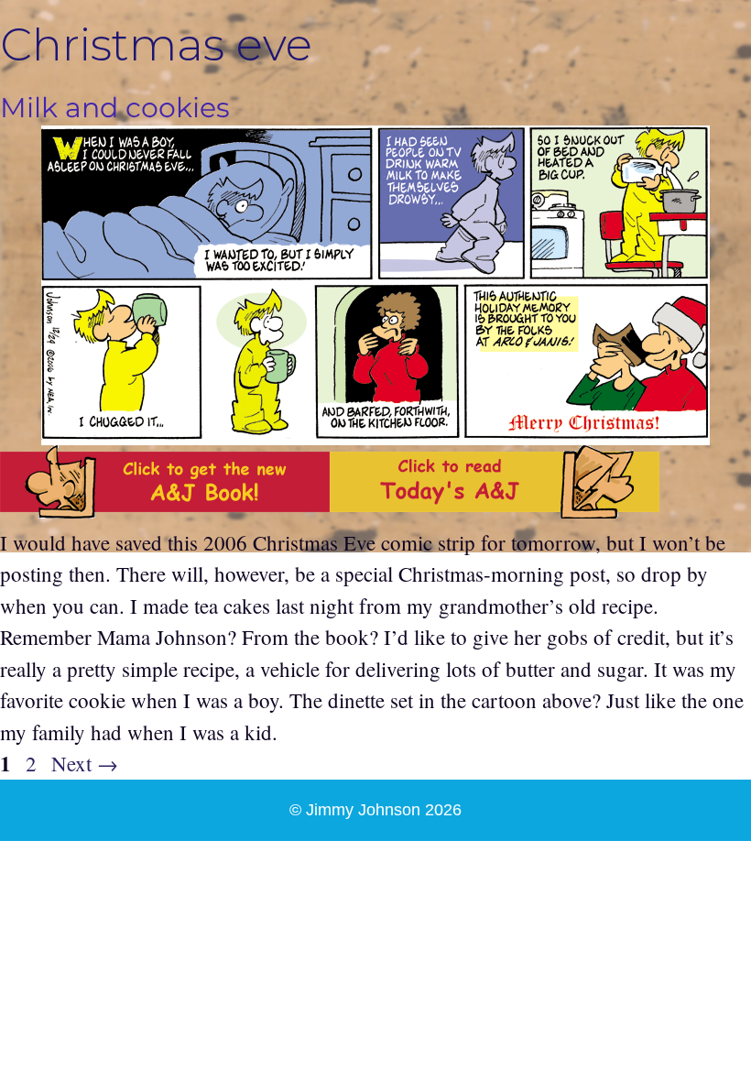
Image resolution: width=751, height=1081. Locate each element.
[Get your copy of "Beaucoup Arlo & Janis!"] (165, 510)
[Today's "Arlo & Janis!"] (494, 510)
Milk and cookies (115, 108)
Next (84, 763)
